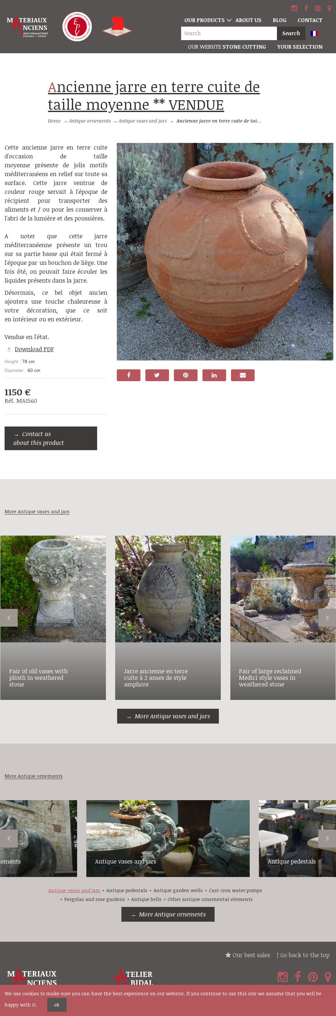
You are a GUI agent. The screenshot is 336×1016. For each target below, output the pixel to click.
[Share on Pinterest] (186, 375)
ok (56, 1005)
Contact (310, 20)
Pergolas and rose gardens (94, 899)
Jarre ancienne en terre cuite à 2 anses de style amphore (156, 677)
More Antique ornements (172, 914)
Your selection (300, 46)
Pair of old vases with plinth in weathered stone (38, 677)
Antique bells (146, 899)
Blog (279, 20)
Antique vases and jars (143, 121)
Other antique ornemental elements (210, 899)
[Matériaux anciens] (56, 981)
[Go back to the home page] (28, 27)
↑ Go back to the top (303, 955)
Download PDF (34, 349)
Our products (204, 20)
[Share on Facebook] (128, 375)
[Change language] (317, 34)
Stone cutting (227, 46)
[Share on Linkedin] (214, 375)
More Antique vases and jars (172, 716)
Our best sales (250, 955)
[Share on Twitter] (157, 375)
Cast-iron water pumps (235, 890)
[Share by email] (243, 375)
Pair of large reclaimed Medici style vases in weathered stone (270, 677)
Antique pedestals (292, 861)
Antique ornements (90, 121)
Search (291, 33)
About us (249, 20)
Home (54, 121)
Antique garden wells (178, 890)
